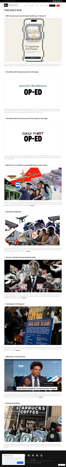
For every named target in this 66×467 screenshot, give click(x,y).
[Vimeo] (59, 1)
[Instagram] (61, 1)
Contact (31, 458)
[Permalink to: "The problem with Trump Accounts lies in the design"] (33, 90)
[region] (13, 459)
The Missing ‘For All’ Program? (15, 304)
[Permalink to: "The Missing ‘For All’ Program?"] (33, 325)
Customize (6, 462)
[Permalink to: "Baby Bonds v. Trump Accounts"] (33, 375)
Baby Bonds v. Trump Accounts (15, 357)
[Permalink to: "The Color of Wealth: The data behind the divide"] (33, 276)
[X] (55, 1)
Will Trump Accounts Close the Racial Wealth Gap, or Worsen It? (26, 16)
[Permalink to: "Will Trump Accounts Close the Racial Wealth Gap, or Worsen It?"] (33, 40)
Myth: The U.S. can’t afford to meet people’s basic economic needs (26, 165)
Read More (32, 205)
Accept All (20, 462)
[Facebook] (53, 1)
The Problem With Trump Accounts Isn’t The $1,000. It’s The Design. (27, 118)
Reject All (13, 462)
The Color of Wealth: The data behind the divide (21, 257)
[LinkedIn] (57, 1)
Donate (35, 458)
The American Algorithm (13, 212)
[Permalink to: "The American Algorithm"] (33, 230)
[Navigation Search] (61, 5)
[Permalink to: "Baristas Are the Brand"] (33, 424)
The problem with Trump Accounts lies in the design (22, 72)
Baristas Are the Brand (13, 403)
